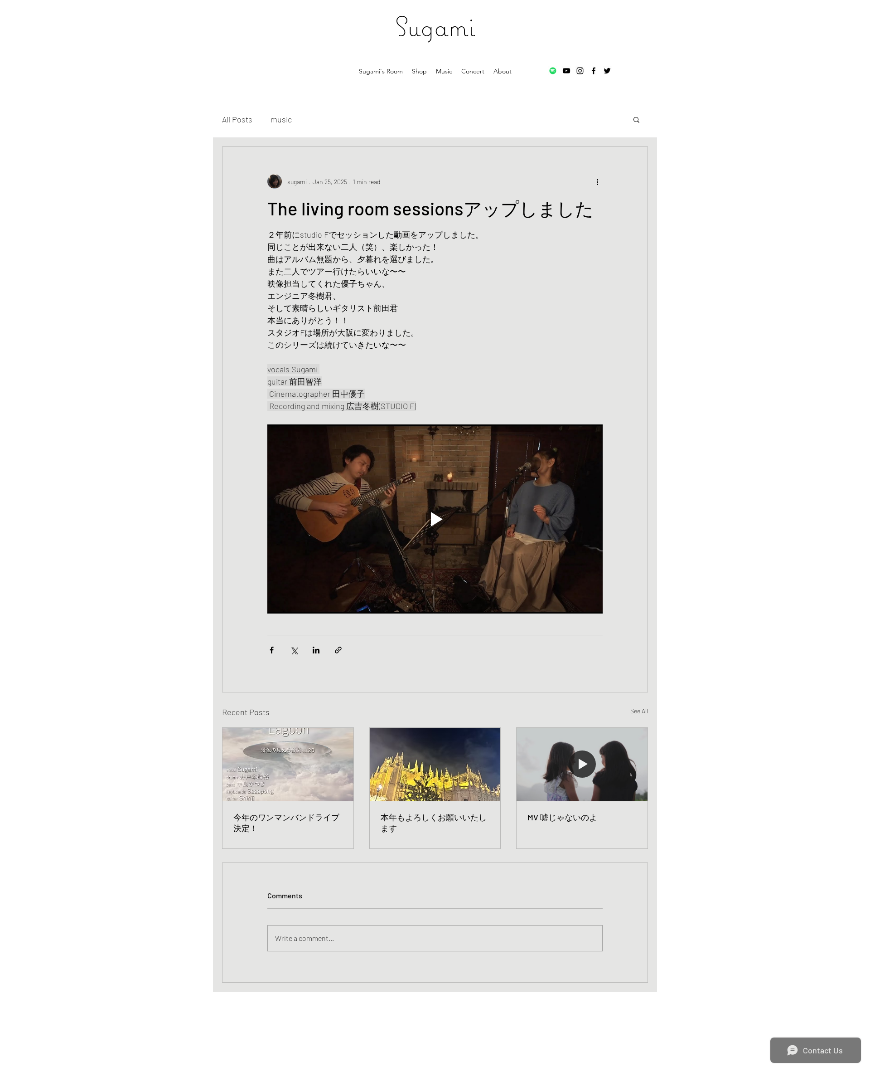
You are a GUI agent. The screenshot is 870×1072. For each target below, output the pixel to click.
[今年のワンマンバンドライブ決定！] (287, 764)
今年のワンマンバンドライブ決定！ (286, 822)
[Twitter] (607, 70)
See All (639, 711)
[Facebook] (593, 70)
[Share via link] (338, 650)
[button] (636, 119)
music (281, 119)
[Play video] (435, 518)
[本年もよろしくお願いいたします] (435, 764)
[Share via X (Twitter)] (294, 650)
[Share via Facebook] (271, 650)
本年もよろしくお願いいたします (434, 822)
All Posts (237, 119)
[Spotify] (552, 70)
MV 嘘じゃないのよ (562, 817)
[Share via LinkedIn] (316, 650)
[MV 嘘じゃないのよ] (582, 764)
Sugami (435, 26)
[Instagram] (580, 70)
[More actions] (597, 181)
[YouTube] (566, 70)
